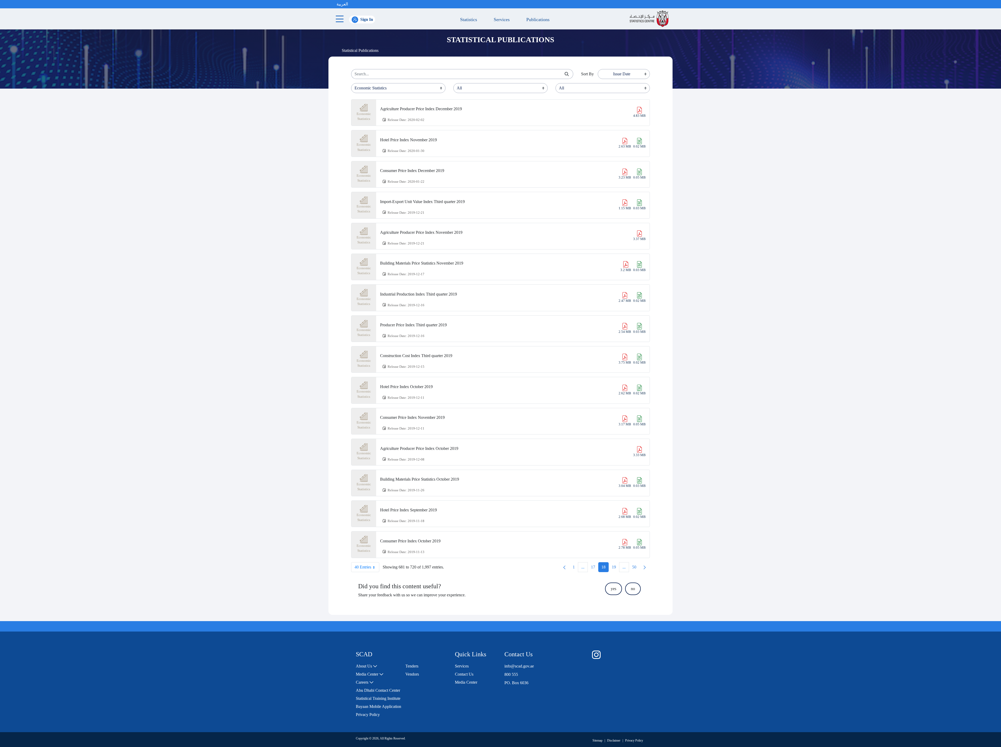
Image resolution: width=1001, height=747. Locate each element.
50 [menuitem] (635, 568)
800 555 (511, 674)
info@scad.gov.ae (519, 666)
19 (615, 568)
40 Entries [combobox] (363, 567)
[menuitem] (366, 666)
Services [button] (500, 19)
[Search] (567, 74)
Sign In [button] (366, 19)
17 (594, 568)
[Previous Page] (564, 567)
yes (613, 588)
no (633, 588)
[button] (353, 4)
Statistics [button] (467, 19)
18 (605, 568)
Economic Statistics (364, 116)
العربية (342, 4)
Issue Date (621, 74)
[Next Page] (644, 567)
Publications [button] (537, 19)
